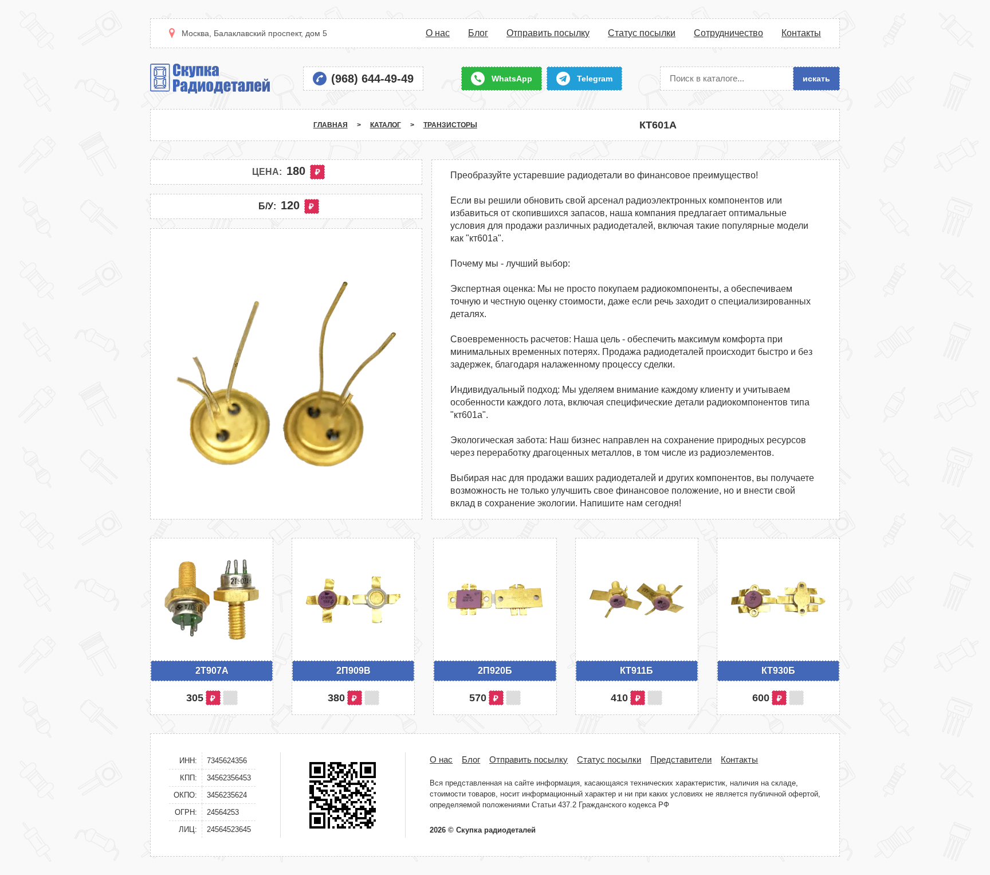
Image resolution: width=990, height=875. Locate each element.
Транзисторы (450, 125)
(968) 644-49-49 (372, 78)
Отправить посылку (548, 33)
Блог (478, 33)
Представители (681, 759)
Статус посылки (641, 33)
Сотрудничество (728, 33)
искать (816, 78)
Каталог (385, 125)
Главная (330, 125)
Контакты (801, 33)
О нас (438, 33)
